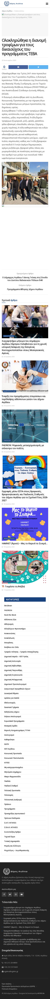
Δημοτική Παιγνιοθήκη (13, 670)
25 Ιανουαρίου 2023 (9, 60)
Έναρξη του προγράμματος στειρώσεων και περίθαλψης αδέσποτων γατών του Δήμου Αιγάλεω (24, 399)
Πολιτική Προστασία (12, 790)
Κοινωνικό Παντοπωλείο (14, 758)
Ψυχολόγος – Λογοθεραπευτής (16, 850)
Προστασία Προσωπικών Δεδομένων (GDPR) (18, 986)
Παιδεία (7, 781)
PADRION (7, 440)
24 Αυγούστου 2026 (9, 406)
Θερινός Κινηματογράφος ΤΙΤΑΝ (17, 730)
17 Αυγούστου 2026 (9, 590)
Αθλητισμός (9, 336)
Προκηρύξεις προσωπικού (14, 813)
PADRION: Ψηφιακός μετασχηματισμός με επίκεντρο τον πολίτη (23, 447)
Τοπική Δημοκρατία (12, 841)
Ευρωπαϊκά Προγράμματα (14, 721)
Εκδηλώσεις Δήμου (11, 712)
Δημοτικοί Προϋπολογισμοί (15, 684)
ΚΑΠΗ (6, 744)
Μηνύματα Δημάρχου (12, 772)
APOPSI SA (40, 993)
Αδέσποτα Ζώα (9, 391)
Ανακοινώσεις (19, 11)
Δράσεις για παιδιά (11, 698)
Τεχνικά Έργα (9, 836)
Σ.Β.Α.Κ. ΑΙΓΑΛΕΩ (11, 827)
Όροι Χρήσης (6, 984)
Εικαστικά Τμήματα (11, 707)
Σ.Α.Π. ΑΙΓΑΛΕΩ (10, 823)
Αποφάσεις (8, 642)
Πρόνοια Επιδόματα (12, 818)
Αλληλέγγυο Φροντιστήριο (15, 629)
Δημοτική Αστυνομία (12, 661)
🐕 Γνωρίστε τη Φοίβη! (13, 586)
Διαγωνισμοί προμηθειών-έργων (17, 689)
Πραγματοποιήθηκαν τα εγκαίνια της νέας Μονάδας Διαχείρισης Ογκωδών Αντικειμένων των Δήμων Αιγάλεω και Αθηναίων (24, 933)
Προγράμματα (9, 809)
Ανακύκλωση (9, 638)
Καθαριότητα (9, 739)
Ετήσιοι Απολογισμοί (12, 716)
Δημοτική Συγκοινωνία (13, 675)
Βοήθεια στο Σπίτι (11, 647)
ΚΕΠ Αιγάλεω (9, 749)
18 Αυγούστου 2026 (9, 504)
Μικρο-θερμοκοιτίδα (12, 776)
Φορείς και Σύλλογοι (12, 846)
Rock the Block (10, 615)
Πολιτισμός (8, 795)
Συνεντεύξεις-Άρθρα (12, 832)
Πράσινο (7, 804)
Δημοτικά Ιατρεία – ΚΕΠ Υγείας (16, 656)
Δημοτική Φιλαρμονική (13, 679)
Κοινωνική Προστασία (13, 753)
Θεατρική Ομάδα (10, 726)
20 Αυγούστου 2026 (9, 452)
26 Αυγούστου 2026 (9, 356)
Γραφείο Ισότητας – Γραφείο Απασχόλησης (21, 652)
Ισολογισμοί (9, 735)
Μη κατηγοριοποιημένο (13, 767)
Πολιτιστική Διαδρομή (13, 799)
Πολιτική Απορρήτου (9, 989)
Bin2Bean (8, 605)
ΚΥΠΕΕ (6, 762)
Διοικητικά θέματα (11, 693)
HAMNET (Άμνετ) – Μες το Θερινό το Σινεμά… (24, 543)
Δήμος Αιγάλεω (7, 11)
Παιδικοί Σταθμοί (11, 786)
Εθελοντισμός (9, 703)
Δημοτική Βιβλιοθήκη (12, 666)
